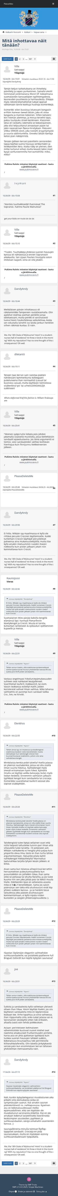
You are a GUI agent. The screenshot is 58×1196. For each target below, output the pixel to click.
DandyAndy (21, 289)
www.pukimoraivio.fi (29, 169)
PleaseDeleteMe (23, 476)
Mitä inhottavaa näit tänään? (24, 43)
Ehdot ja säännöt (25, 1191)
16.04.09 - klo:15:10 (11, 243)
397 (30, 59)
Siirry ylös (8, 1163)
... (26, 59)
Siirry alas (8, 59)
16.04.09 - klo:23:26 (11, 806)
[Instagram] (29, 1179)
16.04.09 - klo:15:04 (11, 195)
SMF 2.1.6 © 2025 (20, 1187)
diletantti (19, 354)
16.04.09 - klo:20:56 (11, 524)
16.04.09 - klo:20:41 (11, 425)
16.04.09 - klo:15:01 (11, 79)
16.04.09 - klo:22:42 (11, 588)
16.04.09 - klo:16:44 (11, 301)
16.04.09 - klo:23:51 (11, 981)
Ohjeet (12, 1191)
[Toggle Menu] (53, 4)
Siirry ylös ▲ (41, 1191)
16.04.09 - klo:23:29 (11, 921)
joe (16, 969)
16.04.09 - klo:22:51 (11, 653)
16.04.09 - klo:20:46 (11, 487)
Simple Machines (35, 1187)
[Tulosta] (53, 59)
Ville (16, 66)
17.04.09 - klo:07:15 (11, 1072)
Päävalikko (8, 3)
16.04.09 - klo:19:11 (11, 366)
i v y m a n (20, 183)
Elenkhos (19, 723)
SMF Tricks (32, 1184)
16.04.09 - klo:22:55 (11, 735)
